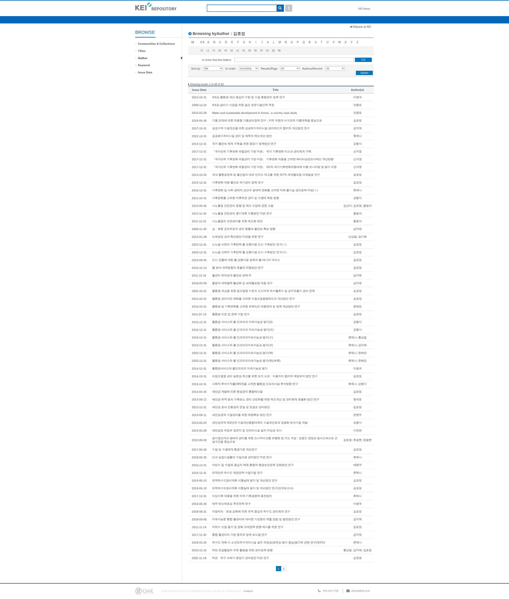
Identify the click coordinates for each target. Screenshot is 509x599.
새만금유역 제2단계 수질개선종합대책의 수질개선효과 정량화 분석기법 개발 (260, 422)
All (192, 42)
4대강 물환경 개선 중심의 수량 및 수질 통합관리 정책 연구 (248, 97)
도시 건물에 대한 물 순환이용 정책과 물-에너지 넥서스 (246, 259)
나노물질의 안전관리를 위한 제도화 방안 (237, 221)
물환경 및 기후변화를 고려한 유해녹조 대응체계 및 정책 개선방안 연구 (256, 306)
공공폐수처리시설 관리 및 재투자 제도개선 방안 (242, 135)
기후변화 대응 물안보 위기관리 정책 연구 (237, 182)
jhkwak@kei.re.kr (360, 590)
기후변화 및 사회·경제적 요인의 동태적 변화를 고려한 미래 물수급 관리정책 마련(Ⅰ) (265, 190)
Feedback (248, 591)
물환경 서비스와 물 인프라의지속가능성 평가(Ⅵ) (242, 345)
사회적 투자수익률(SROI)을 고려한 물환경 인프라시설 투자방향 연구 (255, 383)
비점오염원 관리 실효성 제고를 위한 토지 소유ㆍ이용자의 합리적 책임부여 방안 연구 (265, 376)
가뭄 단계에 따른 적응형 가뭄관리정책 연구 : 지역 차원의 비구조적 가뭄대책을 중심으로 (267, 120)
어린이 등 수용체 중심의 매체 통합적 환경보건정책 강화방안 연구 (253, 464)
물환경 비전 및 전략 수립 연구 (231, 314)
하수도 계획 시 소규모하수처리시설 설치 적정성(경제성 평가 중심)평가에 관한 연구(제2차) (268, 542)
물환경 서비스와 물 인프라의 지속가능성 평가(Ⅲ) (243, 329)
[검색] (280, 8)
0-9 (202, 42)
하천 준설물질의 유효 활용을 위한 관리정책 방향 (242, 550)
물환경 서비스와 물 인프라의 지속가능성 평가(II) (242, 321)
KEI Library (364, 8)
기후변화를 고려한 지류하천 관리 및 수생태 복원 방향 (245, 197)
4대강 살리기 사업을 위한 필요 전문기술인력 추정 (243, 104)
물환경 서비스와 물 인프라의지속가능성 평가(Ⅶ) (242, 352)
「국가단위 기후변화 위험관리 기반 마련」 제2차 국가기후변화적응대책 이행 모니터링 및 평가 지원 (274, 166)
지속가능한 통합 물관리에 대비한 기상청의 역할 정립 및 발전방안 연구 (256, 519)
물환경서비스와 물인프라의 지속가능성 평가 (239, 368)
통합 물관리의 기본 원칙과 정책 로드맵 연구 (239, 534)
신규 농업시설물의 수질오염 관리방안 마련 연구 (242, 457)
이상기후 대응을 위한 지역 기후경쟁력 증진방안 (242, 495)
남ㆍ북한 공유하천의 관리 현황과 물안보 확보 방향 (243, 228)
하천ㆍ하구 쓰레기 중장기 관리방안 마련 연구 (240, 557)
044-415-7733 (330, 590)
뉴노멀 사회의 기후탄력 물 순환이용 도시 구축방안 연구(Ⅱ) (249, 252)
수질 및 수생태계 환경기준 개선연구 (234, 449)
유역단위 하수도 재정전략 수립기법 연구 (237, 472)
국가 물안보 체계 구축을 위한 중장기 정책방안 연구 (244, 143)
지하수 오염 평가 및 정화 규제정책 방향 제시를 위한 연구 (247, 526)
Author (142, 58)
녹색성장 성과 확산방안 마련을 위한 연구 (237, 236)
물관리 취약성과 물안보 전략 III (231, 275)
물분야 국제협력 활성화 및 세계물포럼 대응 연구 (242, 283)
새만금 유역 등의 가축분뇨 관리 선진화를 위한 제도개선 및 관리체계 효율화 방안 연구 (265, 399)
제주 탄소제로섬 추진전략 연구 (231, 503)
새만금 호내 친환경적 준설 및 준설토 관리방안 (241, 407)
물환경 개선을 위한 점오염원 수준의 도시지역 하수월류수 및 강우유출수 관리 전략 (263, 290)
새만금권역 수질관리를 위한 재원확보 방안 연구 (242, 414)
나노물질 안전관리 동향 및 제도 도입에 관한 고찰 (242, 205)
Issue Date (145, 72)
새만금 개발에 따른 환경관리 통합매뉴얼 (237, 391)
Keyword (144, 65)
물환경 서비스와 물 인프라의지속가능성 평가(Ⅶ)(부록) (246, 360)
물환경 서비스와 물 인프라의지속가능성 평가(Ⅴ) (242, 337)
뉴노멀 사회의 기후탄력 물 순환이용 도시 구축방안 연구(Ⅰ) (249, 244)
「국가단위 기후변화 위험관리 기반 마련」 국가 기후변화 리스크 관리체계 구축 (261, 151)
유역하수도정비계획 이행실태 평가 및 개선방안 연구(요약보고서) (252, 488)
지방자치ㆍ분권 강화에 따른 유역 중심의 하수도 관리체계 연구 (251, 511)
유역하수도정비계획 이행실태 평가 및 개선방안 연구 (244, 480)
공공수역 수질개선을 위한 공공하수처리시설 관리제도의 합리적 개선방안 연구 (261, 128)
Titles (142, 50)
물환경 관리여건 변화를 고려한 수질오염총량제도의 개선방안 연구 (253, 298)
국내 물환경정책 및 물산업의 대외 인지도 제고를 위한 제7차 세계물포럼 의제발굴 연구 (266, 174)
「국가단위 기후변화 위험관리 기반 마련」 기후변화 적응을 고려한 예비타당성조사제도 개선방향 (272, 159)
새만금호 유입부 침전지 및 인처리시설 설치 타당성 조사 (247, 430)
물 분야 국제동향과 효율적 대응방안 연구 (237, 267)
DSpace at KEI (362, 26)
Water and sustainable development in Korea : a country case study (254, 112)
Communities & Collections (156, 43)
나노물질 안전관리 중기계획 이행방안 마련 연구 (242, 213)
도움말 (288, 8)
